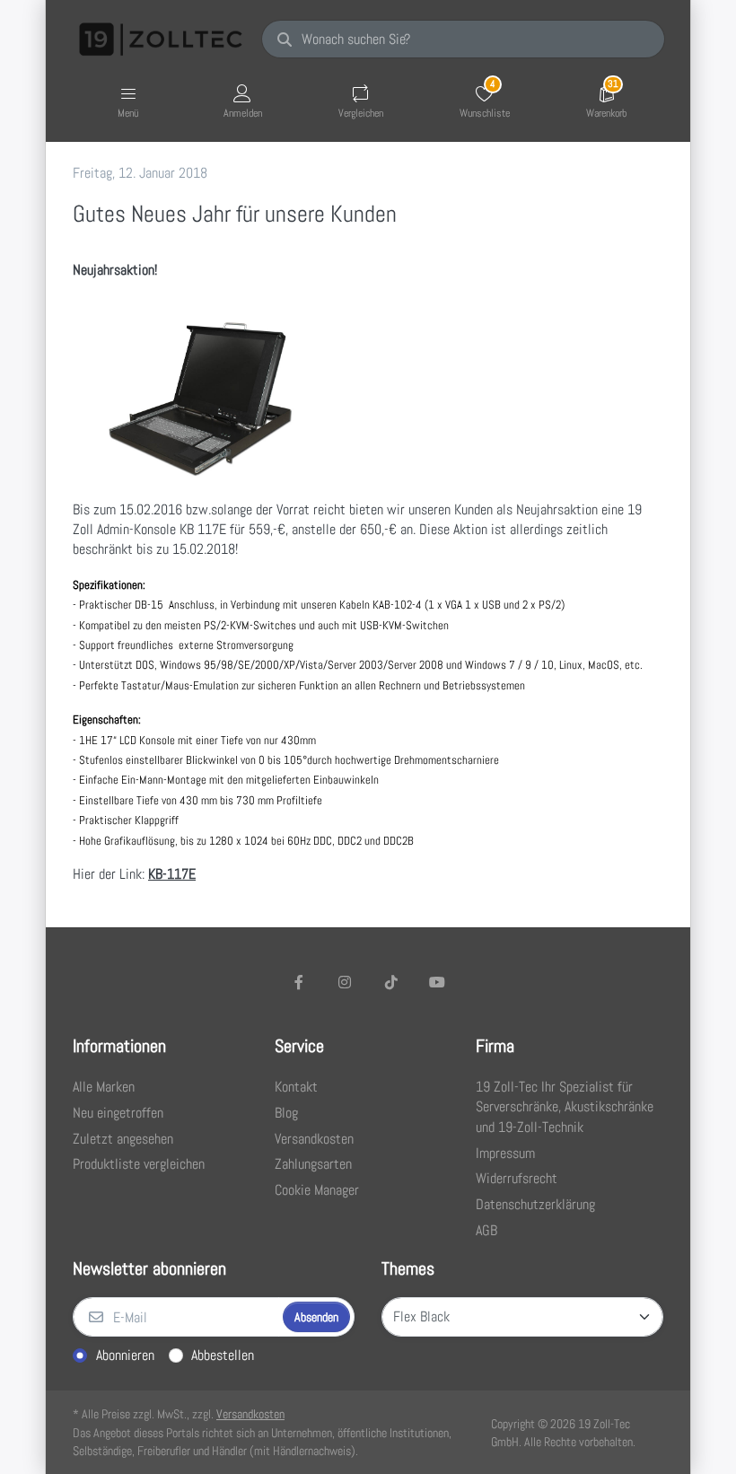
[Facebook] (299, 982)
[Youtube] (438, 982)
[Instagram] (344, 982)
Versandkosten (250, 1414)
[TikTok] (391, 982)
